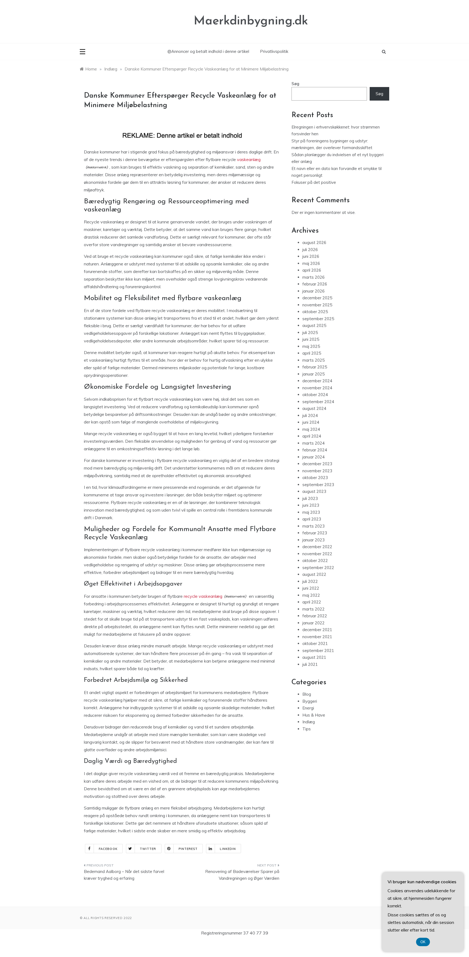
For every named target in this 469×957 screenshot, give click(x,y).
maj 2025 (311, 346)
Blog (306, 694)
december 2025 (317, 297)
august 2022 (314, 574)
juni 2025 (310, 339)
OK (423, 942)
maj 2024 (311, 429)
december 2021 (317, 629)
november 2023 (317, 470)
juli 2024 (310, 415)
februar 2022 (314, 615)
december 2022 (317, 546)
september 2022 (318, 567)
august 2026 (314, 242)
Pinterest (188, 849)
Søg (295, 83)
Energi (308, 708)
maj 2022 (311, 595)
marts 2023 (313, 526)
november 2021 (317, 636)
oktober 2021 (315, 643)
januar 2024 (313, 457)
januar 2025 (313, 374)
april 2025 (311, 353)
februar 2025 (314, 367)
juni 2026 (310, 256)
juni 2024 (310, 422)
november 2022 (317, 553)
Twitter (148, 849)
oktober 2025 (315, 311)
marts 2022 (313, 609)
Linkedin (228, 849)
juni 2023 (310, 505)
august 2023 (314, 491)
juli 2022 (310, 581)
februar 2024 (314, 449)
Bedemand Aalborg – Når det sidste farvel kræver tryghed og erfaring (124, 875)
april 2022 (311, 602)
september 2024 (318, 401)
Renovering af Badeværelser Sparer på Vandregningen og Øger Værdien (242, 875)
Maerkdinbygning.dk (251, 21)
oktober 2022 (315, 560)
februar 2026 (314, 284)
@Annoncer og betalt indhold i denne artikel (208, 51)
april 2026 (311, 270)
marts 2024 (313, 443)
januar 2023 (313, 539)
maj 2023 (311, 512)
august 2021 (314, 657)
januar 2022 (313, 622)
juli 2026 (310, 249)
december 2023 (317, 463)
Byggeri (309, 701)
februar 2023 (314, 532)
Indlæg (308, 721)
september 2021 (318, 650)
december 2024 (317, 380)
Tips (306, 728)
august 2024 (314, 408)
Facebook (108, 849)
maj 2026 (311, 263)
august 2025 (314, 325)
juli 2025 (310, 332)
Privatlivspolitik (274, 51)
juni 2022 (310, 588)
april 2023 (311, 519)
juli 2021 (310, 664)
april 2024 (311, 436)
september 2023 (318, 484)
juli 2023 (310, 498)
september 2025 (318, 318)
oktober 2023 (315, 477)
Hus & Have (313, 715)
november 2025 (317, 304)
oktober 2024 (315, 394)
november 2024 (317, 387)
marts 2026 (313, 277)
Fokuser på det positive (313, 182)
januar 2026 (313, 291)
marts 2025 (313, 360)
